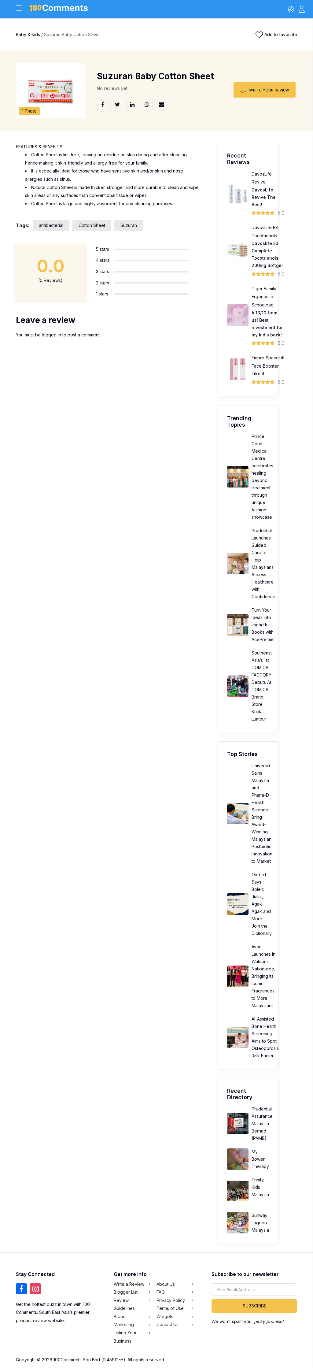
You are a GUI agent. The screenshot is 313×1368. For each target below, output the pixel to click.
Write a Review (129, 1284)
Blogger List (126, 1292)
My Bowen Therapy (260, 1159)
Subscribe (254, 1305)
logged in (51, 334)
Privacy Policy (170, 1300)
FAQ (160, 1292)
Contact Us (167, 1324)
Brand (120, 1316)
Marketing (124, 1324)
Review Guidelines (124, 1304)
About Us (165, 1284)
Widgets (164, 1316)
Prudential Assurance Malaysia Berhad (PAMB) (262, 1123)
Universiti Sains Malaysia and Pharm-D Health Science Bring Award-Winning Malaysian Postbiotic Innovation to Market (262, 813)
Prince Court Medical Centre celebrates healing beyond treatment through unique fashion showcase (262, 477)
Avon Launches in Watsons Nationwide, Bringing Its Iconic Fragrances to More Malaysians (263, 976)
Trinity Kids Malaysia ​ (260, 1187)
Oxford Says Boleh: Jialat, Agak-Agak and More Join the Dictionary (262, 904)
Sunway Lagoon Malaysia (260, 1223)
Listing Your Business (125, 1337)
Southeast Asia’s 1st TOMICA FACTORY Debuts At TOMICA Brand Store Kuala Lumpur (262, 685)
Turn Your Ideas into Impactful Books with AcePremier (263, 624)
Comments (65, 9)
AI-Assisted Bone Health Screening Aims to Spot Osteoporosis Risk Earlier (265, 1037)
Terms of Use (170, 1308)
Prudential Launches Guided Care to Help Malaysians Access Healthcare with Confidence (263, 563)
